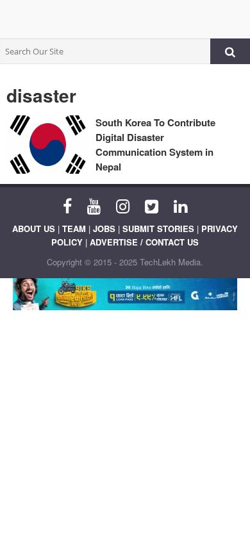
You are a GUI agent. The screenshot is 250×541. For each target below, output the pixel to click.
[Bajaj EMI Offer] (125, 294)
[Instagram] (122, 205)
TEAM (74, 228)
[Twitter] (151, 205)
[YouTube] (94, 205)
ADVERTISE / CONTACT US (144, 242)
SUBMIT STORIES (158, 228)
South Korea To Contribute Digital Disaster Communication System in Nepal (155, 144)
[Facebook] (67, 205)
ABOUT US (33, 228)
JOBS (104, 228)
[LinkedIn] (180, 205)
